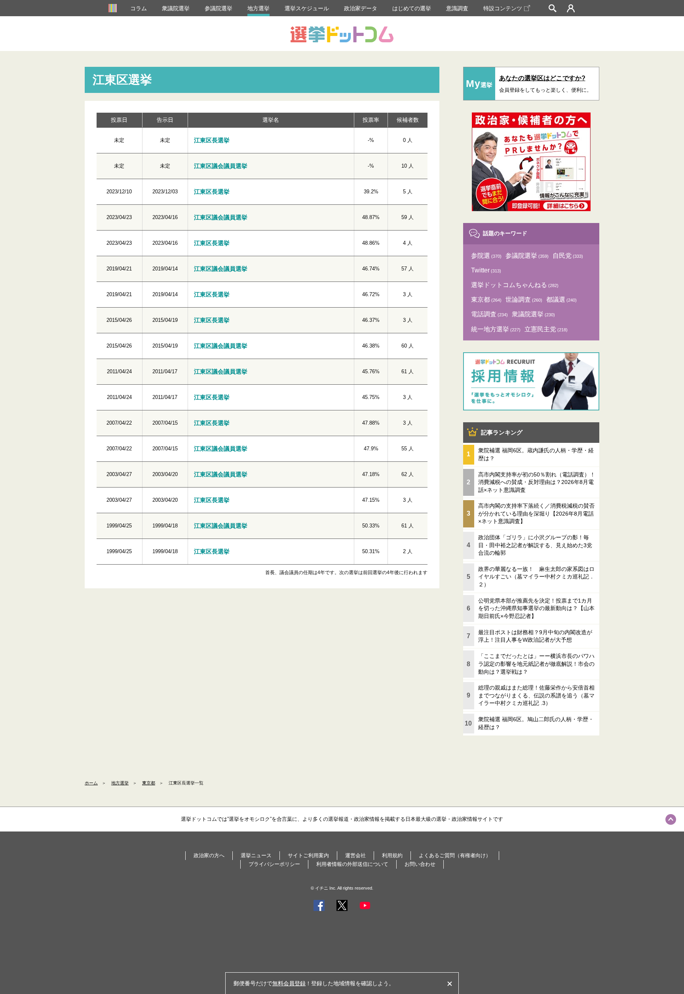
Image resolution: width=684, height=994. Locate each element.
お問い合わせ (420, 864)
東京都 (148, 782)
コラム (138, 8)
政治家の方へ (209, 855)
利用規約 (392, 855)
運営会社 (355, 855)
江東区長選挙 (212, 140)
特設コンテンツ (502, 8)
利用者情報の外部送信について (352, 864)
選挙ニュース (256, 855)
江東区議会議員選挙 (220, 166)
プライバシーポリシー (274, 864)
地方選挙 (258, 8)
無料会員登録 (289, 983)
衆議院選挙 (176, 8)
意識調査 (457, 8)
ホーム (91, 782)
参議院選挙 (218, 8)
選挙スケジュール (307, 8)
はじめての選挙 (411, 8)
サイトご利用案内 (308, 855)
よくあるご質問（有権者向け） (455, 855)
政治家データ (360, 8)
